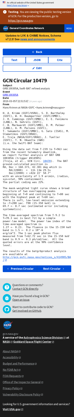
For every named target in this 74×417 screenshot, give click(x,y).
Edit (39, 68)
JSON (37, 60)
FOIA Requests (12, 376)
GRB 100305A (10, 94)
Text (14, 60)
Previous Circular (22, 269)
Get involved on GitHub (26, 311)
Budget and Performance (18, 363)
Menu (69, 28)
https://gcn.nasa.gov (20, 21)
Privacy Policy (11, 388)
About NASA (10, 351)
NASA (6, 342)
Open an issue (20, 300)
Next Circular (52, 269)
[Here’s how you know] (37, 4)
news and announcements (37, 39)
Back (39, 52)
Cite (59, 60)
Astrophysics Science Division (43, 337)
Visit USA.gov (11, 409)
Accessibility (10, 357)
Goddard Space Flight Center (32, 342)
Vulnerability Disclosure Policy (21, 394)
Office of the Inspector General (22, 382)
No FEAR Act (10, 370)
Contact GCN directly (25, 289)
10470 (47, 161)
